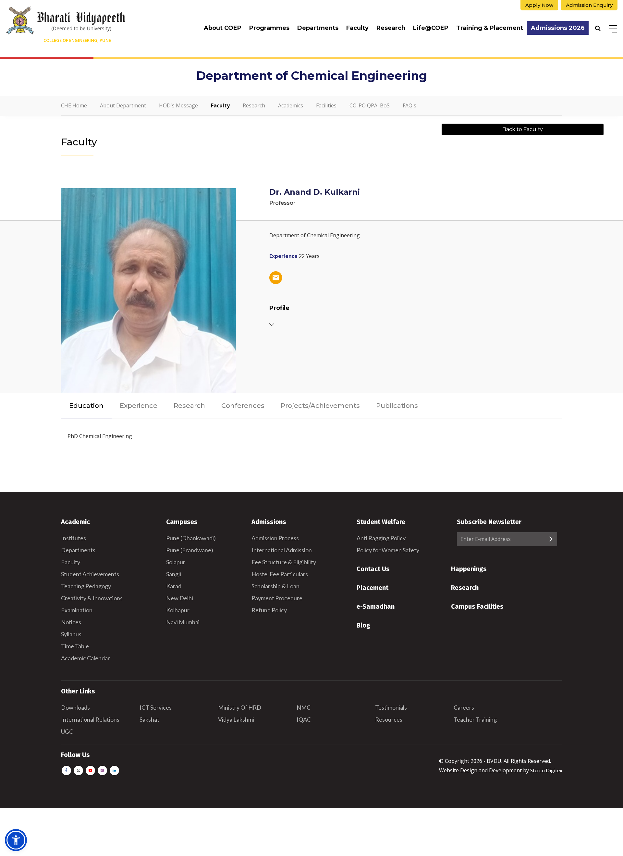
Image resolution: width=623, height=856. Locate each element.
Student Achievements (90, 574)
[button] (15, 840)
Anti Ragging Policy (381, 538)
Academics (290, 105)
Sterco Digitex (546, 770)
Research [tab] (189, 406)
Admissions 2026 (558, 27)
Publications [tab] (397, 406)
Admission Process (275, 538)
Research (390, 27)
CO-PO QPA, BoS (369, 105)
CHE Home (74, 105)
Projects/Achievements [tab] (320, 406)
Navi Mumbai (183, 622)
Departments (317, 27)
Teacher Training (475, 719)
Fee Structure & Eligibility (283, 562)
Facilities (326, 105)
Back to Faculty (522, 129)
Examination (76, 610)
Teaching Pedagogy (86, 586)
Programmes (269, 27)
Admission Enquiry (589, 5)
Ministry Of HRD (239, 707)
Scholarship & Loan (275, 586)
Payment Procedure (276, 598)
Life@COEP (430, 27)
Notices (71, 622)
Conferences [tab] (242, 406)
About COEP (222, 27)
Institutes (73, 538)
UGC (67, 731)
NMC (304, 707)
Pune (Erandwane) (189, 550)
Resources (388, 719)
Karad (173, 586)
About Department (123, 105)
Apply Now (539, 5)
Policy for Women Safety (388, 550)
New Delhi (179, 598)
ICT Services (156, 707)
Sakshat (149, 719)
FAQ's (409, 105)
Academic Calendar (85, 658)
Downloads (75, 707)
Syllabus (71, 634)
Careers (464, 707)
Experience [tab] (138, 406)
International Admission (281, 550)
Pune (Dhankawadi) (191, 538)
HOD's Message (178, 105)
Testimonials (391, 707)
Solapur (175, 562)
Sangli (173, 574)
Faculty (357, 27)
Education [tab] (86, 406)
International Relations (90, 719)
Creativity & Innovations (92, 598)
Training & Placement (489, 27)
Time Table (75, 646)
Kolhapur (177, 610)
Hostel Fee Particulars (279, 574)
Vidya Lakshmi (236, 719)
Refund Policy (269, 610)
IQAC (304, 719)
